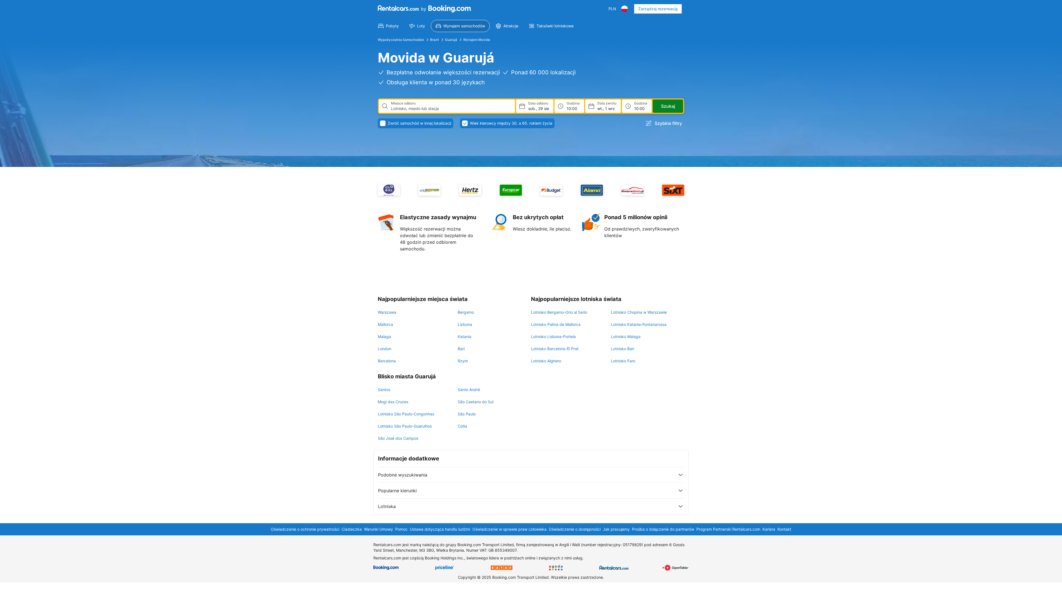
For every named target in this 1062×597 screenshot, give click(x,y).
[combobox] (451, 108)
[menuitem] (388, 26)
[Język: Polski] (624, 9)
